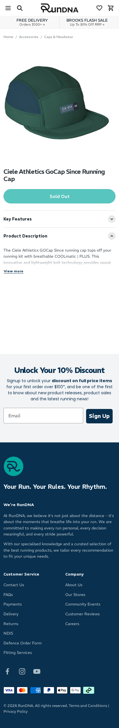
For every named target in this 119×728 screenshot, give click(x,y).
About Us (73, 584)
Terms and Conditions (88, 705)
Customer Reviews (82, 614)
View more (13, 271)
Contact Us (13, 584)
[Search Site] (19, 8)
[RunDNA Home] (60, 8)
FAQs (8, 594)
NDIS (8, 633)
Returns (10, 623)
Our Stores (75, 594)
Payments (12, 604)
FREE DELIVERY (32, 22)
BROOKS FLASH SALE (87, 22)
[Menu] (8, 8)
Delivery (10, 614)
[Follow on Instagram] (22, 671)
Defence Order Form (22, 643)
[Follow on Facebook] (7, 671)
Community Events (82, 604)
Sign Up (99, 416)
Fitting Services (17, 652)
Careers (72, 623)
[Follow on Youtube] (37, 671)
